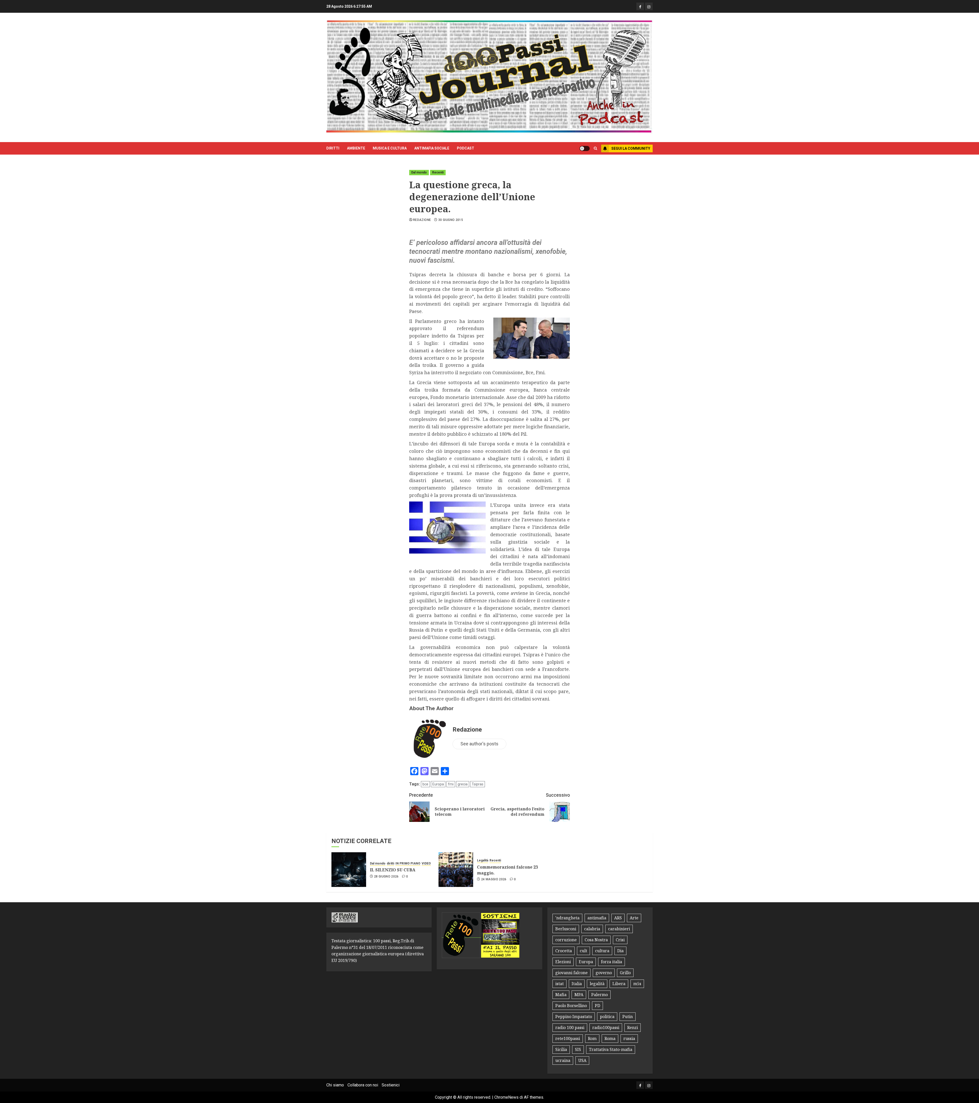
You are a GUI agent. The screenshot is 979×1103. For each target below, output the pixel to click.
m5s (637, 983)
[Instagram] (649, 6)
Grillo (625, 972)
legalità (597, 983)
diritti (332, 148)
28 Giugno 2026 (386, 876)
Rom (592, 1038)
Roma (609, 1038)
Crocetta (563, 951)
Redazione (422, 220)
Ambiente (356, 148)
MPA (578, 994)
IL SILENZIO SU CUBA (392, 870)
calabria (592, 929)
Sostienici (391, 1085)
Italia (577, 983)
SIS (578, 1049)
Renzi (632, 1027)
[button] (595, 148)
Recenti (438, 172)
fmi (451, 784)
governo (604, 972)
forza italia (611, 961)
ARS (618, 918)
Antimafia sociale (431, 148)
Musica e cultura (390, 148)
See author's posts (479, 743)
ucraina (562, 1060)
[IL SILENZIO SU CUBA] (348, 869)
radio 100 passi (569, 1027)
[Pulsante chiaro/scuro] (584, 148)
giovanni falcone (571, 972)
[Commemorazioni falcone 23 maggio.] (456, 869)
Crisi (620, 940)
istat (559, 983)
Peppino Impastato (573, 1016)
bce (425, 784)
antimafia (596, 918)
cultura (602, 951)
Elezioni (563, 961)
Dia (620, 951)
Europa (438, 784)
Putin (627, 1016)
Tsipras (477, 784)
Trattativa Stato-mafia (610, 1049)
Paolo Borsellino (571, 1005)
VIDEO (426, 863)
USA (582, 1060)
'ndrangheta (567, 918)
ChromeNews (506, 1097)
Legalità (482, 860)
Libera (618, 983)
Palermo (599, 994)
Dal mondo (419, 172)
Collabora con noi (362, 1085)
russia (629, 1038)
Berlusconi (565, 929)
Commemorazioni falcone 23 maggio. (507, 869)
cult (583, 951)
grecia (463, 784)
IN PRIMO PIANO (407, 863)
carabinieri (619, 929)
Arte (634, 918)
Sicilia (561, 1049)
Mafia (560, 994)
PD (597, 1005)
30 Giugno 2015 (450, 220)
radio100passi (605, 1027)
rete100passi (567, 1038)
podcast (465, 148)
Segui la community (630, 148)
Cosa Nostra (596, 940)
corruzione (566, 940)
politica (607, 1016)
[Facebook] (640, 6)
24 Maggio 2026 (494, 879)
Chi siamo (335, 1085)
